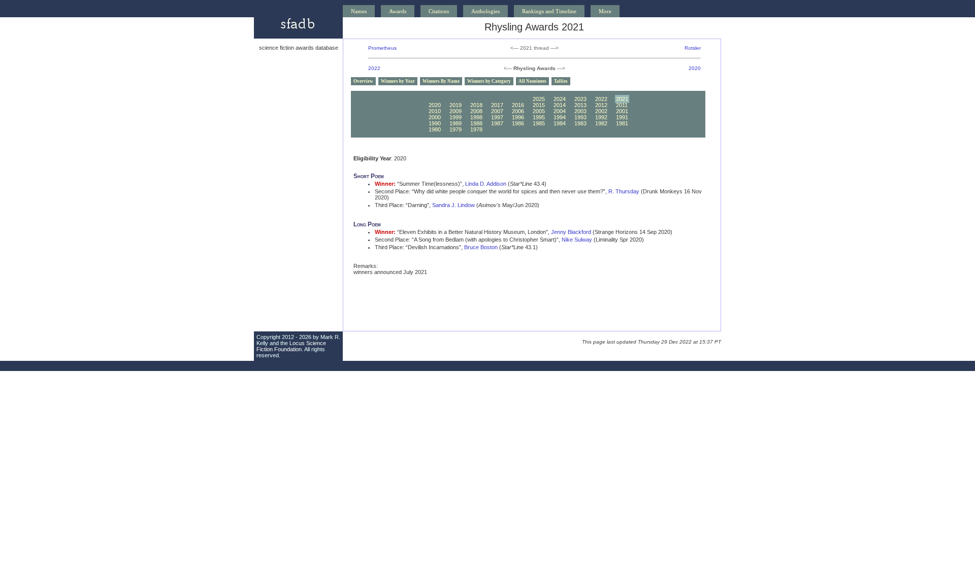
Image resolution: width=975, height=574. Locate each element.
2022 (374, 68)
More (605, 11)
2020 (695, 68)
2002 (601, 111)
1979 (455, 129)
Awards (397, 11)
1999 (455, 117)
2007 (497, 111)
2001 (622, 111)
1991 (622, 117)
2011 (622, 105)
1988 (476, 123)
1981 (622, 123)
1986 (518, 123)
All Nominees (532, 81)
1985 (539, 123)
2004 (560, 111)
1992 (601, 117)
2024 (560, 99)
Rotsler (693, 48)
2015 (539, 105)
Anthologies (485, 11)
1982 (601, 123)
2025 (539, 99)
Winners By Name (441, 81)
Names (359, 11)
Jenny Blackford (571, 232)
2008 (476, 111)
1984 (560, 123)
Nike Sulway (577, 240)
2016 (518, 105)
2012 (601, 105)
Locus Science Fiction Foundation (291, 346)
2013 (580, 105)
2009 (455, 111)
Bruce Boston (481, 247)
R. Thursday (623, 191)
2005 (539, 111)
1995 (539, 117)
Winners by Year (398, 81)
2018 (476, 105)
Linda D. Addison (485, 184)
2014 (560, 105)
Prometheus (382, 48)
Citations (439, 11)
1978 (476, 129)
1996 (518, 117)
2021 (622, 99)
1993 (580, 117)
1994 (560, 117)
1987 (497, 123)
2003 (580, 111)
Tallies (561, 81)
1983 (580, 123)
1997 (497, 117)
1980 (435, 129)
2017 (497, 105)
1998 (476, 117)
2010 (435, 111)
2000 (435, 117)
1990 (435, 123)
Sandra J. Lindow (453, 205)
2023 (580, 99)
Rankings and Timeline (549, 11)
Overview (363, 81)
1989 (455, 123)
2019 (455, 105)
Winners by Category (489, 81)
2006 (518, 111)
